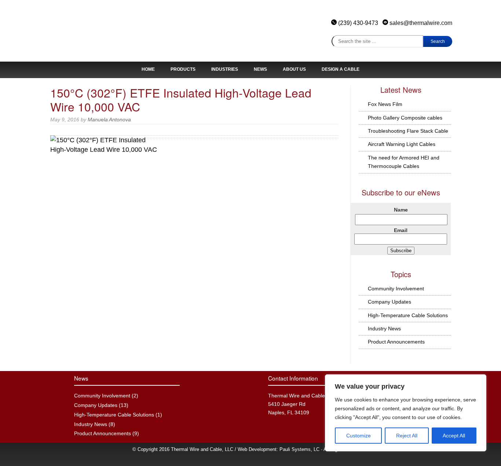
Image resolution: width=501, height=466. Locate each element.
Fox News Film (385, 104)
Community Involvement (396, 288)
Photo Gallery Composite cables (405, 118)
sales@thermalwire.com (420, 23)
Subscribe (401, 250)
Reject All (406, 436)
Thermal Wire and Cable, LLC (100, 33)
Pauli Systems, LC (299, 449)
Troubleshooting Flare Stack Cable (408, 131)
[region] (405, 412)
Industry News (384, 328)
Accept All (454, 436)
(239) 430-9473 (358, 23)
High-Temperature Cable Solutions (408, 315)
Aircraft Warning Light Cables (401, 144)
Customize (358, 436)
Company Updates (389, 302)
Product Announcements (396, 342)
